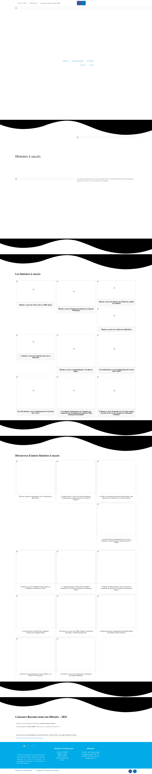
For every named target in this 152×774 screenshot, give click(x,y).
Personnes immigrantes (78, 61)
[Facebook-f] (79, 3)
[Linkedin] (83, 3)
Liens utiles (83, 65)
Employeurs (66, 61)
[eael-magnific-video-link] (35, 291)
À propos (91, 65)
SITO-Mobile (90, 61)
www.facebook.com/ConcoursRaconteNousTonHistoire (29, 738)
